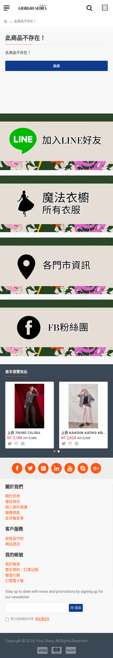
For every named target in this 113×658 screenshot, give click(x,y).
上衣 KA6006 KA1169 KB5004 (83, 432)
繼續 (56, 66)
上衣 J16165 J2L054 (23, 432)
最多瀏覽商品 (16, 372)
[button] (54, 451)
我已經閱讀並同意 (30, 619)
